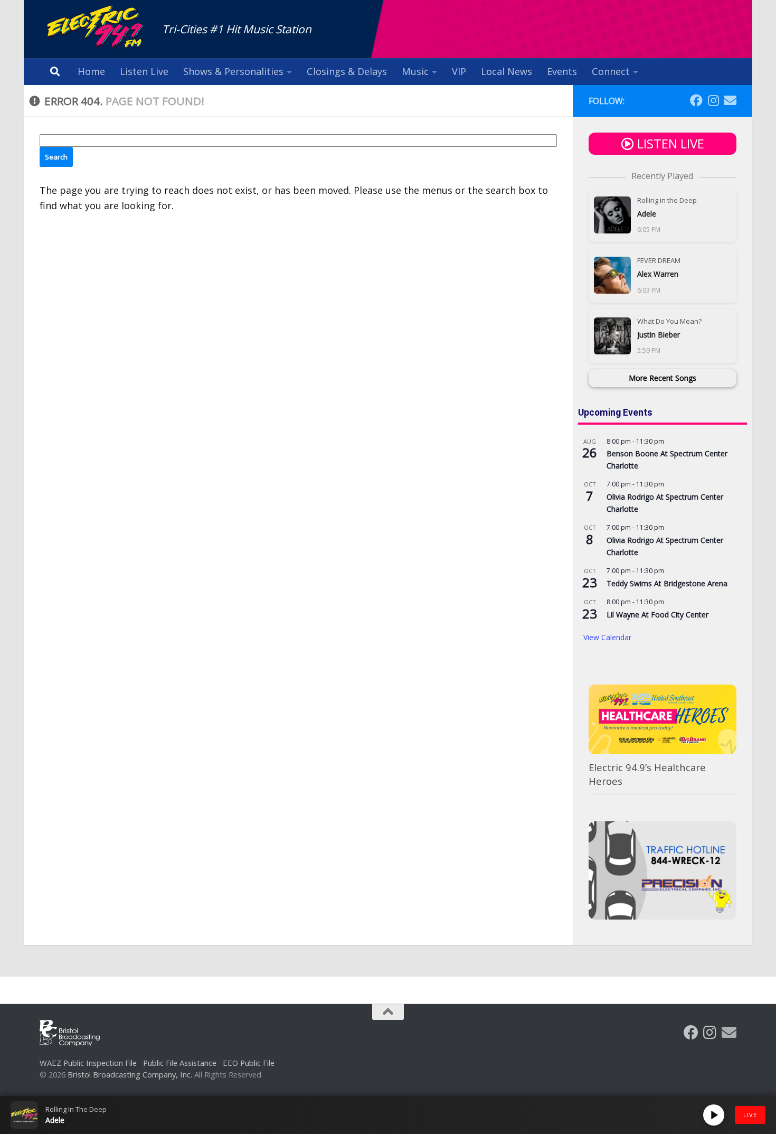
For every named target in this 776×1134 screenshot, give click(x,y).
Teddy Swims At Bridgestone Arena (667, 583)
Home (91, 71)
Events (562, 71)
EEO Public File (249, 1062)
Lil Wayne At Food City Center (657, 615)
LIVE (750, 1115)
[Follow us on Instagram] (713, 100)
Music (415, 71)
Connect (611, 71)
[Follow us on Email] (730, 100)
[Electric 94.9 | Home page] (96, 27)
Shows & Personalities (233, 71)
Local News (506, 71)
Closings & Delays (347, 71)
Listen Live (144, 71)
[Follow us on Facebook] (696, 100)
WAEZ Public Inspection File (88, 1062)
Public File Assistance (179, 1062)
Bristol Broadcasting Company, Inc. (130, 1074)
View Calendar (607, 637)
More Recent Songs (662, 378)
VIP (459, 71)
